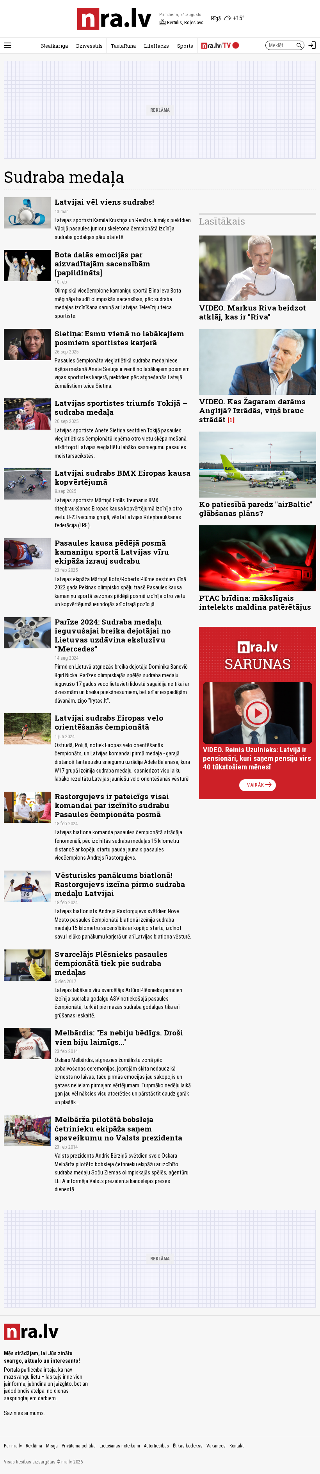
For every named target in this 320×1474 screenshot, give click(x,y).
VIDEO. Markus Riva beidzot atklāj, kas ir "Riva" (252, 312)
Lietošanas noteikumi (120, 1446)
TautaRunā (123, 46)
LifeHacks (156, 46)
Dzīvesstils (89, 46)
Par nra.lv (13, 1446)
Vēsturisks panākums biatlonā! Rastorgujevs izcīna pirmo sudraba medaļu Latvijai (120, 884)
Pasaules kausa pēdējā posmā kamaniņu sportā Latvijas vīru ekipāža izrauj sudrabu (112, 552)
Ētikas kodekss (188, 1446)
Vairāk (260, 785)
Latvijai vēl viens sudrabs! (104, 202)
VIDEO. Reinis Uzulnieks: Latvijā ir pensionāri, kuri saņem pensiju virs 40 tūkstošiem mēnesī (257, 758)
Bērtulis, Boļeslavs (181, 23)
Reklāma (34, 1446)
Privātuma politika (79, 1446)
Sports (185, 46)
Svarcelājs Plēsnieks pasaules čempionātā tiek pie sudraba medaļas (111, 963)
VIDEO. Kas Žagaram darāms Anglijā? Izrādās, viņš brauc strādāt (252, 410)
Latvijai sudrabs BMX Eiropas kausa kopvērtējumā (122, 477)
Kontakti (237, 1446)
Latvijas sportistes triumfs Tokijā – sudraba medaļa (121, 407)
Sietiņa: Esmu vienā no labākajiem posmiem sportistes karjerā (119, 337)
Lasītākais (222, 221)
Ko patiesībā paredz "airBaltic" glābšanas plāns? (255, 508)
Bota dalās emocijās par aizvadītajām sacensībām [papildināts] (102, 263)
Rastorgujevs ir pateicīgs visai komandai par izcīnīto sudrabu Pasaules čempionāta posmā (112, 805)
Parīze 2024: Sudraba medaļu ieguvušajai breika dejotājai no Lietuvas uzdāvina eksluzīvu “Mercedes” (113, 635)
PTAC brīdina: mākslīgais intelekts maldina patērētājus (255, 602)
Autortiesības (156, 1446)
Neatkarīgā (54, 46)
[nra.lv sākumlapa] (114, 19)
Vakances (216, 1446)
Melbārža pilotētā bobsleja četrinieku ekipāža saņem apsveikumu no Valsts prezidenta (118, 1128)
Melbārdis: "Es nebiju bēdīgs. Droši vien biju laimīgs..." (119, 1037)
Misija (52, 1446)
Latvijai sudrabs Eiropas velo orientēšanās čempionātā (109, 722)
